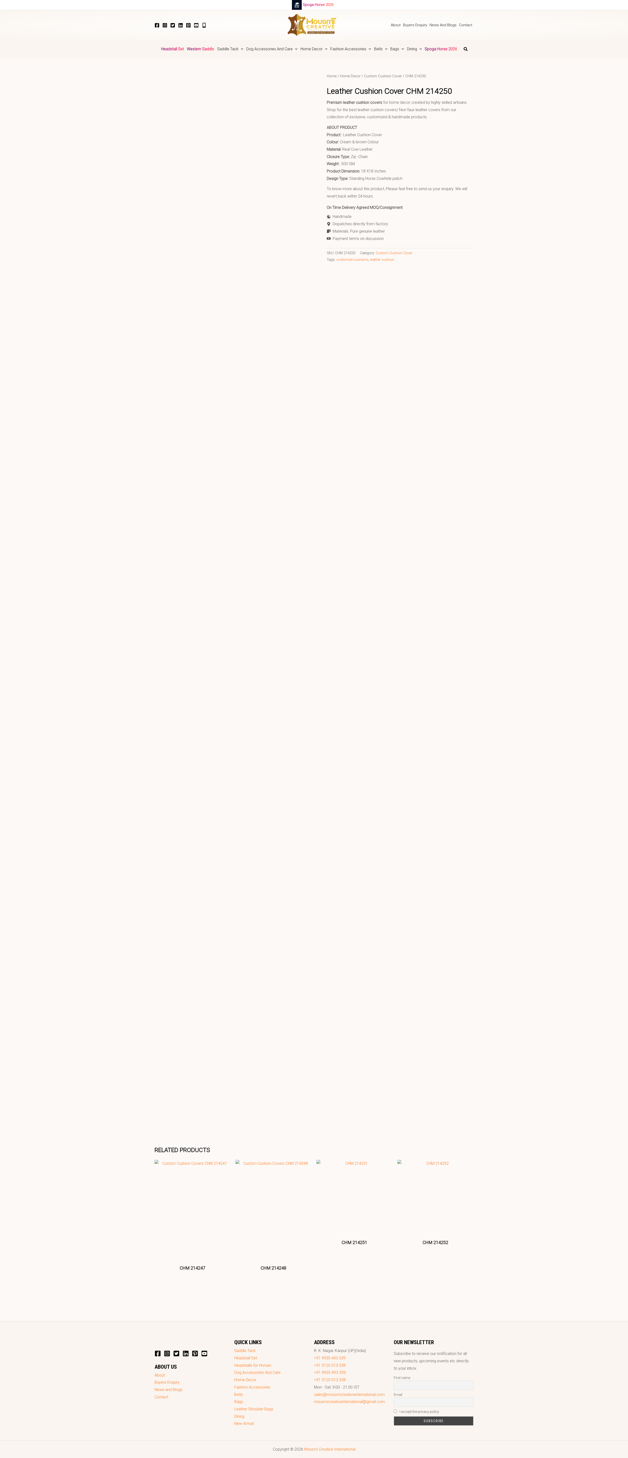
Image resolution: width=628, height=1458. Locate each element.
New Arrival (244, 1423)
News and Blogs (169, 1389)
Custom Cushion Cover (383, 76)
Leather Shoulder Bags (253, 1409)
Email (398, 1395)
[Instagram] (164, 25)
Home (332, 76)
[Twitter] (172, 25)
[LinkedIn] (180, 25)
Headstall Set (245, 1358)
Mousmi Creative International (329, 1449)
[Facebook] (157, 25)
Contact (161, 1397)
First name (402, 1378)
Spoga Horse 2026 (318, 4)
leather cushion (382, 260)
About (160, 1375)
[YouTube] (196, 25)
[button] (240, 49)
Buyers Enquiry (167, 1382)
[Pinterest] (188, 25)
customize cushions (352, 260)
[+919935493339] (204, 25)
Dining (239, 1416)
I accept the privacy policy (419, 1412)
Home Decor (350, 76)
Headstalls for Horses (252, 1365)
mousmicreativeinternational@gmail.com (349, 1401)
